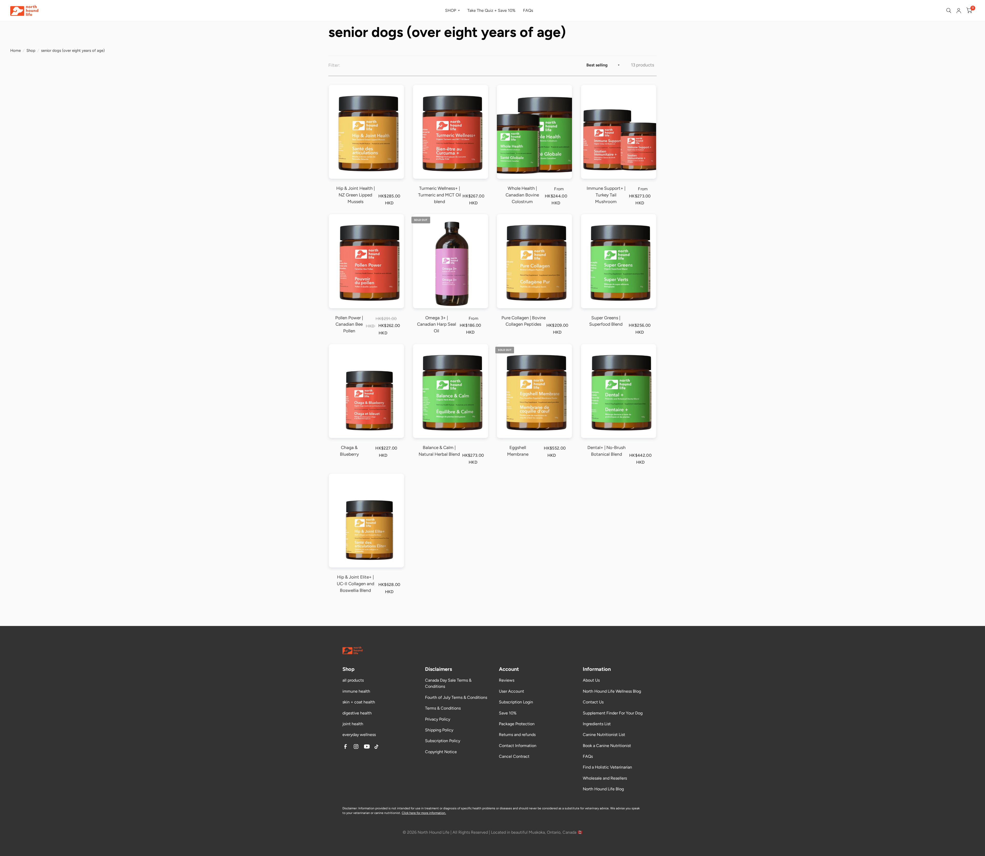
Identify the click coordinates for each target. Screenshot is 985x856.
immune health (356, 691)
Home (15, 50)
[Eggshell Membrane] (534, 391)
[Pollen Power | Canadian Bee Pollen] (366, 261)
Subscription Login (516, 702)
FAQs (528, 10)
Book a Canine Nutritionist (607, 745)
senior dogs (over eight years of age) (73, 50)
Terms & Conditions (443, 708)
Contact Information (517, 745)
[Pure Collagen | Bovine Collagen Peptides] (534, 261)
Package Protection (517, 723)
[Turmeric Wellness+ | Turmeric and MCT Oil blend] (450, 132)
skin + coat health (358, 702)
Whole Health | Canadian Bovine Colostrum (522, 195)
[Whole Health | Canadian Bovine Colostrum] (534, 132)
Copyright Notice (441, 751)
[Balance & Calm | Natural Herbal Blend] (450, 391)
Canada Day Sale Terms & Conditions (448, 683)
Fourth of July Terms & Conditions (456, 697)
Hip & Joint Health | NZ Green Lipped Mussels (355, 195)
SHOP (450, 10)
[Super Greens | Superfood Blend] (618, 261)
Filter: (334, 65)
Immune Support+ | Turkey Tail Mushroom (606, 195)
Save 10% (508, 713)
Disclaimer (349, 808)
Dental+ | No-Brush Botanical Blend (606, 451)
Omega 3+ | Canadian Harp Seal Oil (436, 324)
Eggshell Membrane (517, 451)
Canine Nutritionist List (604, 734)
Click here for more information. (424, 813)
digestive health (357, 713)
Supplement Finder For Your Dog (613, 713)
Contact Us (593, 702)
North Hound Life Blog (603, 789)
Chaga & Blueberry (349, 451)
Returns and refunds (517, 734)
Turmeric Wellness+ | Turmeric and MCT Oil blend (439, 195)
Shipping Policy (439, 730)
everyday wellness (359, 734)
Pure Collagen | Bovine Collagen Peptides (523, 321)
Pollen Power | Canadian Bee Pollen (349, 324)
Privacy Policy (437, 719)
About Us (591, 680)
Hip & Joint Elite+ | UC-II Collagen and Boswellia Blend (355, 583)
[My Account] (959, 10)
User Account (511, 691)
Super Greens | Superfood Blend (606, 321)
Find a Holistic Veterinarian (607, 767)
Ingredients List (597, 723)
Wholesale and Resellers (605, 778)
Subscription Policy (442, 740)
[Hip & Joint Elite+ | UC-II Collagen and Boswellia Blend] (366, 521)
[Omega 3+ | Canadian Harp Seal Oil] (450, 261)
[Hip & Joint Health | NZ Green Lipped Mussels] (366, 132)
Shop (30, 50)
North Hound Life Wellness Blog (612, 691)
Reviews (506, 680)
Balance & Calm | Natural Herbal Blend (439, 451)
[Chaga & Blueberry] (366, 391)
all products (353, 680)
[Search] (949, 10)
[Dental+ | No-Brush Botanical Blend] (618, 391)
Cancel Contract (514, 756)
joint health (352, 723)
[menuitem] (452, 11)
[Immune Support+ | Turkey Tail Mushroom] (618, 132)
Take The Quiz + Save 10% (491, 10)
